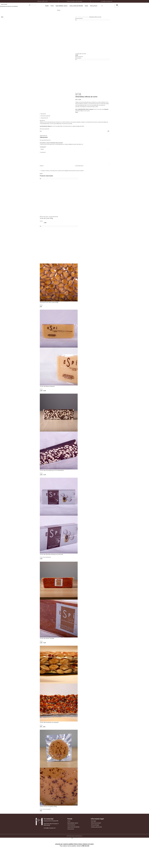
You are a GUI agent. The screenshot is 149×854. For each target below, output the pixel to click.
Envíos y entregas (95, 825)
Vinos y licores (93, 5)
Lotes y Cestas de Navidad (76, 5)
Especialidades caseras (61, 5)
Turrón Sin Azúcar (71, 825)
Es (102, 5)
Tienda (46, 5)
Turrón (52, 5)
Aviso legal (93, 821)
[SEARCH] (147, 4)
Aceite (86, 5)
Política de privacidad (96, 823)
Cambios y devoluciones (96, 827)
